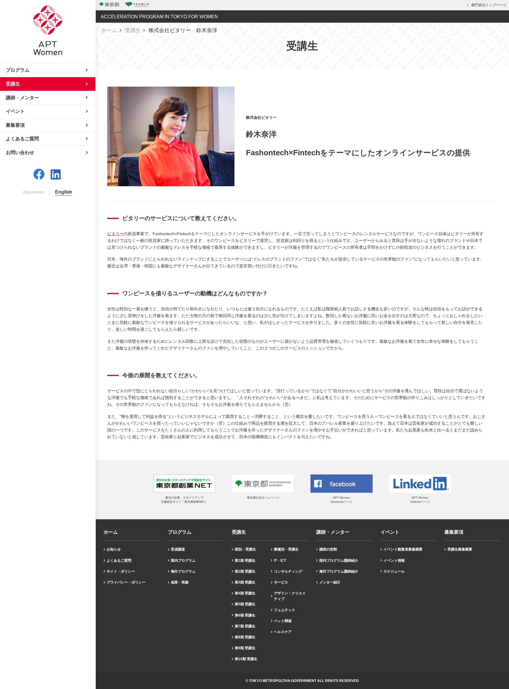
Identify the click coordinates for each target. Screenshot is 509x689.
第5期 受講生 (245, 604)
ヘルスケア (283, 632)
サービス (281, 582)
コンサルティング (288, 571)
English (63, 191)
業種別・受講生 (286, 549)
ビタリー (115, 233)
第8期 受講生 (245, 637)
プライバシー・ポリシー (126, 582)
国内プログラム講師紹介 (338, 560)
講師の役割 (328, 549)
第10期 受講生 (246, 659)
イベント (390, 532)
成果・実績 (180, 582)
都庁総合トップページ (489, 5)
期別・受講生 (245, 549)
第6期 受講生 (245, 615)
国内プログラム (183, 560)
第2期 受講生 (245, 571)
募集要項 (453, 532)
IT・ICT (280, 560)
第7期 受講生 (245, 626)
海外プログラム (183, 571)
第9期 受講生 (245, 648)
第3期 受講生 (245, 582)
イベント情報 (394, 560)
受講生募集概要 (459, 549)
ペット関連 (283, 621)
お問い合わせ (20, 152)
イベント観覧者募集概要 (403, 549)
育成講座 (178, 549)
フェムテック (284, 610)
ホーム (109, 30)
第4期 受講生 (245, 593)
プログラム (179, 532)
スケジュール (394, 571)
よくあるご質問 (119, 560)
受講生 (133, 30)
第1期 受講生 (245, 560)
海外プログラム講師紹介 (338, 571)
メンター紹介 (330, 582)
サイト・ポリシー (121, 571)
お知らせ (114, 549)
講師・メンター (332, 532)
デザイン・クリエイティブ (290, 596)
